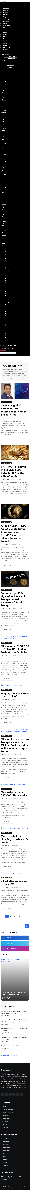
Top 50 (5, 43)
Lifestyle (5, 27)
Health (5, 30)
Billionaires (6, 8)
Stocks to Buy (11, 345)
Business (5, 10)
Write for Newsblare (7, 1109)
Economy (5, 12)
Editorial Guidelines (7, 1112)
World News (6, 38)
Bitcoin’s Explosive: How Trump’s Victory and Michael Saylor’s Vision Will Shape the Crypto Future (15, 745)
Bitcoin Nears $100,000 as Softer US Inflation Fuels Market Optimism (15, 649)
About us (4, 1106)
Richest (5, 45)
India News (6, 41)
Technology (6, 19)
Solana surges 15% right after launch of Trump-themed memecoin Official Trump (13, 599)
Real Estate (5, 1153)
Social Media (6, 25)
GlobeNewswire (10, 65)
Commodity (5, 1150)
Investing (5, 14)
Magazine (5, 49)
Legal (4, 36)
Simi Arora (5, 418)
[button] (8, 54)
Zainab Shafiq (6, 608)
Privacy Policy (6, 1118)
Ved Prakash (5, 479)
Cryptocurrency (7, 17)
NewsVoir (11, 67)
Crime (5, 34)
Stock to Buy (6, 47)
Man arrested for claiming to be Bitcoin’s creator (14, 839)
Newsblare (3, 1)
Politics (5, 32)
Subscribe (5, 1121)
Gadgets (5, 23)
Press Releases (5, 54)
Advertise (5, 1115)
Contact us (5, 1124)
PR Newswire (12, 56)
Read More (6, 438)
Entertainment (7, 21)
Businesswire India (10, 59)
